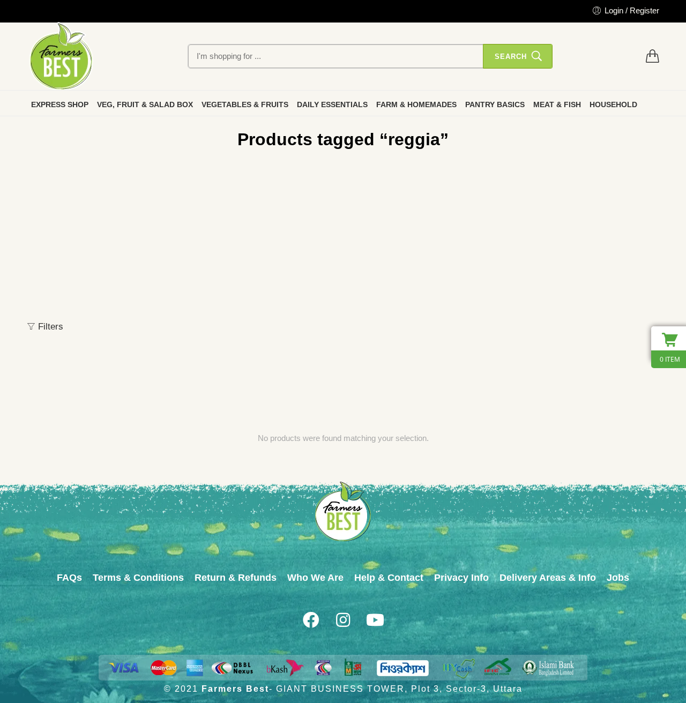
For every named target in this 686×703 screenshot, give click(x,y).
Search (511, 57)
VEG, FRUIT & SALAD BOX (145, 104)
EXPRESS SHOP (59, 104)
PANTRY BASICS (495, 104)
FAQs (69, 577)
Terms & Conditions (138, 577)
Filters (49, 326)
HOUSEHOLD (613, 104)
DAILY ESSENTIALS (332, 104)
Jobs (618, 577)
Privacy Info (461, 577)
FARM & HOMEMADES (416, 104)
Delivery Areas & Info (547, 577)
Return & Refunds (236, 577)
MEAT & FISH (557, 104)
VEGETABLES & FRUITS (245, 104)
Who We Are (315, 577)
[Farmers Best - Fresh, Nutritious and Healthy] (61, 56)
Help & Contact (388, 577)
